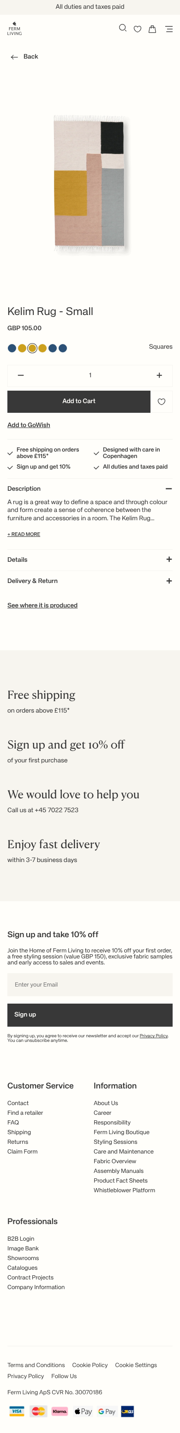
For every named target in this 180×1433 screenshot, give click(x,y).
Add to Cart (79, 401)
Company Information (36, 1287)
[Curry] (32, 348)
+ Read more (23, 534)
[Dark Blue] (62, 348)
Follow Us (64, 1376)
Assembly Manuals (119, 1171)
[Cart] (152, 29)
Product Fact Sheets (121, 1181)
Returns (17, 1142)
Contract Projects (30, 1278)
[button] (22, 59)
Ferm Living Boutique (122, 1133)
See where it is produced (42, 606)
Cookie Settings (136, 1365)
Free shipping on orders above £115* (48, 453)
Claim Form (22, 1152)
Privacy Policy (154, 1036)
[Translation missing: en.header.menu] (167, 29)
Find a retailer (25, 1113)
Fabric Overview (115, 1162)
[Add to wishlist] (161, 402)
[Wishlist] (137, 29)
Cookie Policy (90, 1365)
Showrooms (23, 1258)
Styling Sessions (116, 1142)
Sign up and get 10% (44, 467)
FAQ (13, 1123)
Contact (18, 1103)
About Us (106, 1103)
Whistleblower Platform (124, 1191)
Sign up (25, 1015)
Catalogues (22, 1268)
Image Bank (23, 1249)
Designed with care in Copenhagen (131, 453)
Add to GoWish (28, 425)
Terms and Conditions (36, 1365)
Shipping (19, 1133)
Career (103, 1113)
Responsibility (112, 1123)
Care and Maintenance (124, 1152)
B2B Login (20, 1239)
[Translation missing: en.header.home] (14, 27)
